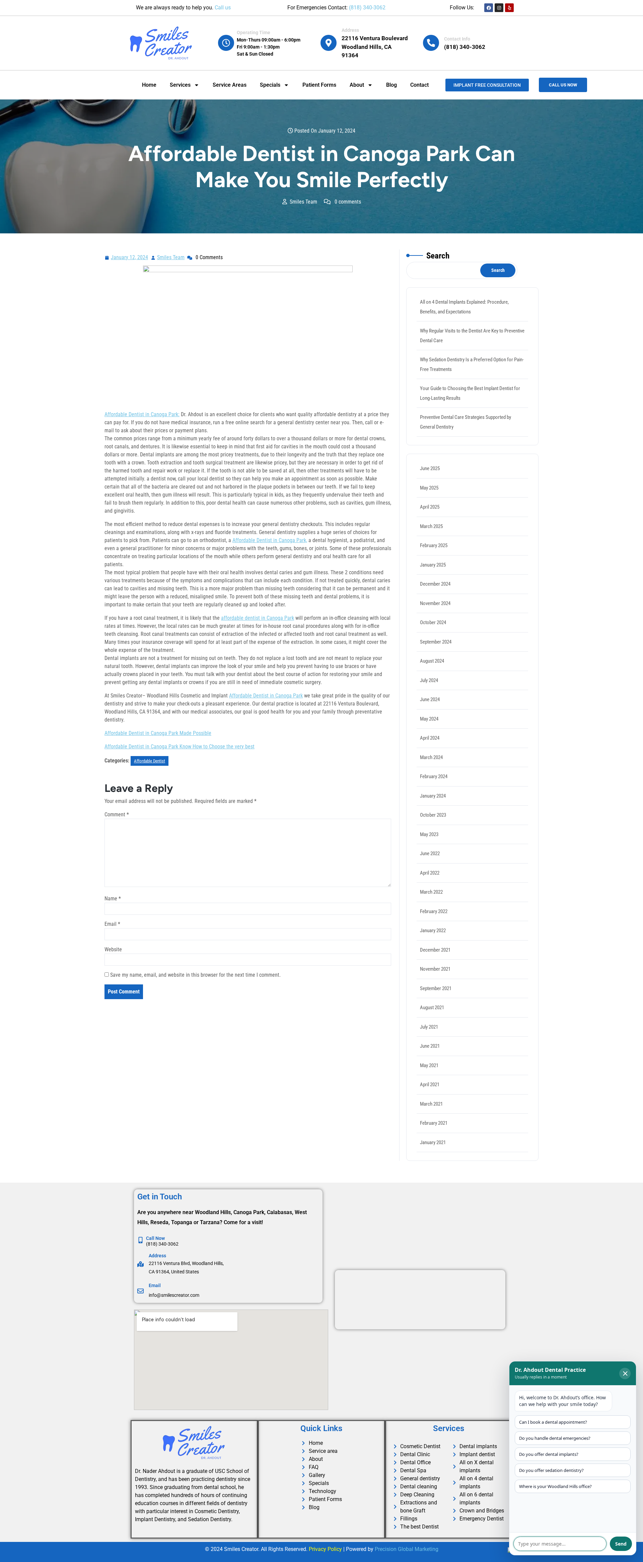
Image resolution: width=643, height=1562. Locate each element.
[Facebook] (488, 7)
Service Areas (229, 85)
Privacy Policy (325, 1549)
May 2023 (429, 834)
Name (112, 898)
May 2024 (429, 719)
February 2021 (433, 1123)
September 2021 (435, 988)
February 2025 (433, 545)
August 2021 (432, 1008)
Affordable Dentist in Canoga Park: (142, 414)
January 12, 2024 (130, 257)
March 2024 (431, 757)
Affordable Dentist (149, 760)
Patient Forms (319, 85)
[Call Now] (140, 1240)
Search (437, 256)
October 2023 (433, 815)
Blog (391, 85)
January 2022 (433, 930)
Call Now (155, 1238)
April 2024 (429, 738)
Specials (270, 85)
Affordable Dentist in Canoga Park (266, 695)
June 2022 (430, 853)
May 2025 (429, 488)
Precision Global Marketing (406, 1549)
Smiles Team (171, 257)
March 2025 (431, 526)
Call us (223, 7)
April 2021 (429, 1085)
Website (113, 949)
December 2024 (435, 584)
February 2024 (433, 776)
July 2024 (429, 680)
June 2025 (430, 468)
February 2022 (433, 911)
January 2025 (433, 565)
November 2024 (435, 603)
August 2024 (432, 661)
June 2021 (430, 1046)
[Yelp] (509, 7)
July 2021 (429, 1027)
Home (149, 85)
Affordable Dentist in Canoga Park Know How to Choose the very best (179, 746)
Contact (419, 85)
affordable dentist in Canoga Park (257, 618)
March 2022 (431, 892)
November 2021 (435, 969)
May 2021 (429, 1065)
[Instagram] (499, 7)
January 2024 (433, 796)
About (357, 85)
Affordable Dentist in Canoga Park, (269, 540)
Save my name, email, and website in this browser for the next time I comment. (195, 975)
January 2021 (433, 1142)
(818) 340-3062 (367, 7)
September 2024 (435, 642)
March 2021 (431, 1104)
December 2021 (435, 950)
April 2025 (429, 507)
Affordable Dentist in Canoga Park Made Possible (157, 733)
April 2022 (429, 873)
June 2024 (430, 699)
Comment (116, 814)
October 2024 (433, 622)
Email (112, 924)
